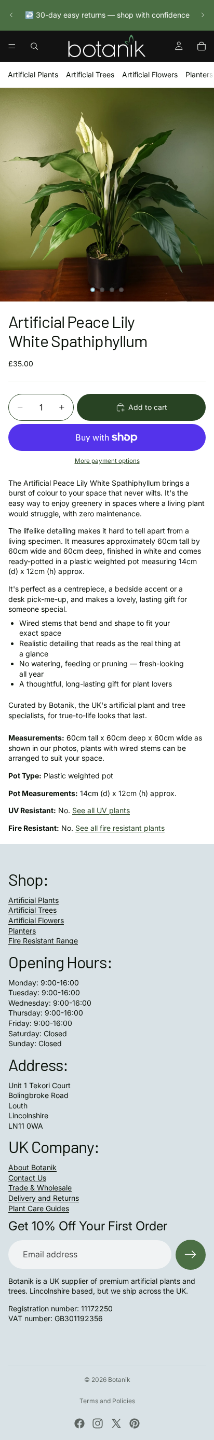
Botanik (119, 1379)
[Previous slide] (11, 15)
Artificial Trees (90, 74)
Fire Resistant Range (43, 940)
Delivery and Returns (43, 1198)
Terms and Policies (107, 1401)
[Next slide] (202, 15)
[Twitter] (116, 1423)
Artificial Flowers (150, 74)
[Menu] (12, 46)
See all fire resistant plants (120, 828)
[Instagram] (97, 1423)
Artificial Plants (33, 74)
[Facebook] (79, 1423)
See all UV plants (101, 810)
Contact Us (27, 1177)
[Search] (34, 46)
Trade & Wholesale (40, 1187)
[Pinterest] (134, 1423)
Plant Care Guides (38, 1208)
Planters (199, 74)
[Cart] (201, 46)
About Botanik (32, 1167)
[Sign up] (191, 1255)
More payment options (107, 460)
